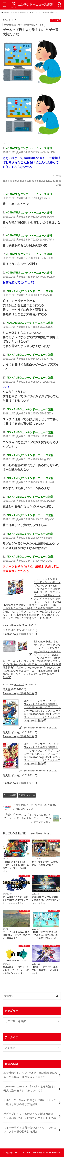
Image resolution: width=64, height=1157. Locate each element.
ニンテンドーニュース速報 (30, 1153)
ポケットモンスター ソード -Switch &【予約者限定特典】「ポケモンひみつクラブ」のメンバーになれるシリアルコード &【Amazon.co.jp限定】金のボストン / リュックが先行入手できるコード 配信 (42, 710)
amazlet (18, 625)
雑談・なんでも (28, 795)
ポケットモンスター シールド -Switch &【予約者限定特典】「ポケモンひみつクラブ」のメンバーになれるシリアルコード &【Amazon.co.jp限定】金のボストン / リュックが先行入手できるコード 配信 (42, 754)
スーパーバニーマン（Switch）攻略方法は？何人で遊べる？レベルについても (29, 1088)
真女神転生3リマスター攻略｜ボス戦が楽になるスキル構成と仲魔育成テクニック (30, 1074)
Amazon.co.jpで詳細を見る (18, 633)
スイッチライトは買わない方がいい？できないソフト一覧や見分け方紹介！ (29, 1129)
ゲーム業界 (11, 795)
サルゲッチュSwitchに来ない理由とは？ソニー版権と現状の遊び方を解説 (29, 1102)
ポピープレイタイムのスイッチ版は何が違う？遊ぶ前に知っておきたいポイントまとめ (29, 1115)
